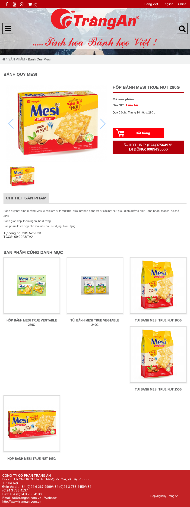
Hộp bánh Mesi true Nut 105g (31, 458)
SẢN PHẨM (16, 59)
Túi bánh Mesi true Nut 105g (158, 320)
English (168, 4)
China (182, 4)
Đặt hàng (143, 133)
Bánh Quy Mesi (39, 59)
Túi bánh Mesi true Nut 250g (158, 389)
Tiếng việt (151, 4)
